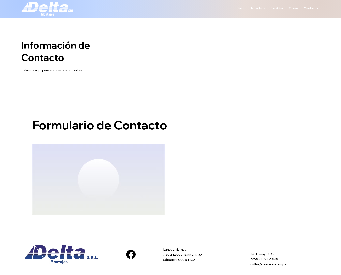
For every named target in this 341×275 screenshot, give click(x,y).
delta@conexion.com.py (268, 264)
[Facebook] (131, 254)
